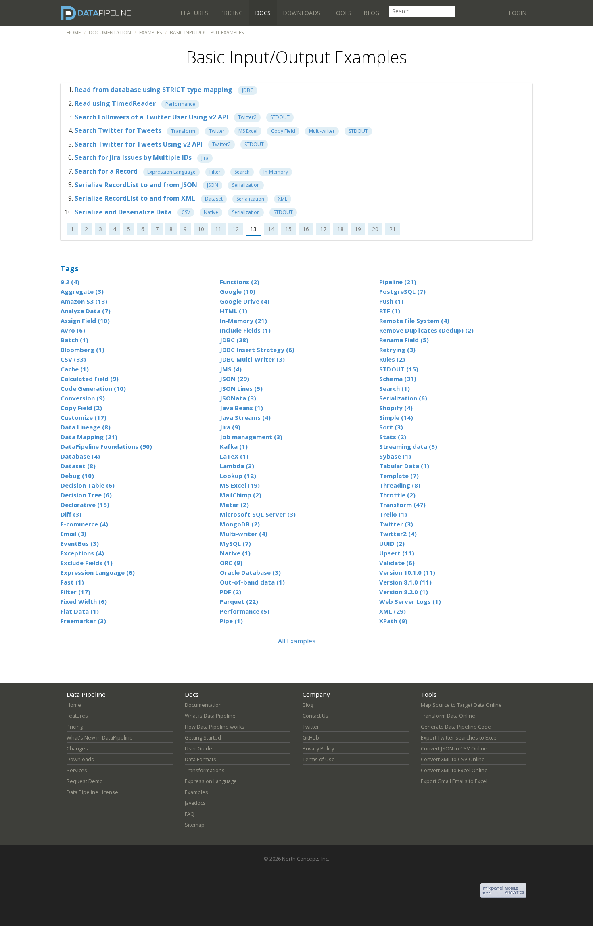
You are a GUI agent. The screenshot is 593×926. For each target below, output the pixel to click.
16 (306, 229)
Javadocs (195, 803)
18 (340, 229)
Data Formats (200, 759)
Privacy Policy (318, 748)
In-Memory (275, 171)
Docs (263, 13)
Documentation (110, 32)
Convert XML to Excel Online (454, 770)
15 (288, 229)
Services (77, 770)
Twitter (217, 131)
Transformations (205, 770)
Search (242, 171)
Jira (205, 158)
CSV (186, 212)
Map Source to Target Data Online (461, 705)
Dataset (214, 198)
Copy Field (283, 131)
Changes (77, 748)
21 (392, 229)
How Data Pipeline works (214, 726)
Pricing (231, 13)
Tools (341, 13)
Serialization (246, 185)
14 (271, 229)
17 (323, 229)
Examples (150, 32)
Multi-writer (322, 131)
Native (211, 212)
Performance (180, 104)
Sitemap (195, 824)
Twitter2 (247, 117)
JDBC (247, 90)
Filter (215, 171)
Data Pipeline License (92, 792)
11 (218, 229)
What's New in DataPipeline (100, 737)
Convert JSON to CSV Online (454, 748)
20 (375, 229)
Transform (183, 131)
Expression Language (171, 171)
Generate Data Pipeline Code (456, 726)
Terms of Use (319, 759)
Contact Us (315, 715)
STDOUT (280, 117)
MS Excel (247, 131)
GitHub (311, 737)
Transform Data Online (448, 715)
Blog (371, 13)
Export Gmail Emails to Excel (454, 781)
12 (235, 229)
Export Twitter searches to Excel (459, 737)
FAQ (189, 814)
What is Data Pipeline (210, 715)
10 (201, 229)
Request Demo (85, 781)
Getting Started (203, 737)
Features (194, 13)
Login (517, 13)
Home (74, 32)
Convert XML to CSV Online (453, 759)
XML (282, 198)
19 (358, 229)
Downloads (301, 13)
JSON (212, 185)
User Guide (198, 748)
